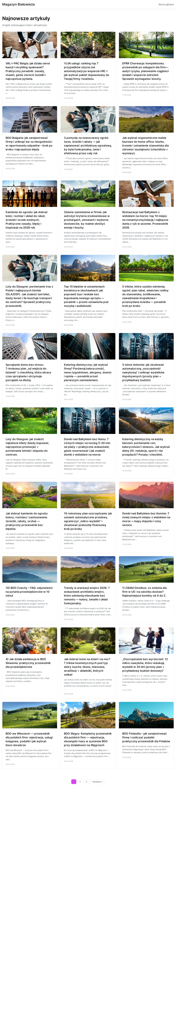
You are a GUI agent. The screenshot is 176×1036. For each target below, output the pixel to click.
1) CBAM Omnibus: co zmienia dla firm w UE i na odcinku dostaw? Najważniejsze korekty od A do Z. (144, 591)
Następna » (98, 782)
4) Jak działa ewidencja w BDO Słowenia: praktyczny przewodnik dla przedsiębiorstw (28, 663)
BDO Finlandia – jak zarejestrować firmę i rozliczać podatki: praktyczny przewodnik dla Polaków (146, 737)
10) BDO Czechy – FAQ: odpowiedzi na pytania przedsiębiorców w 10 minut (29, 591)
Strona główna (166, 4)
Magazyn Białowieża (18, 4)
